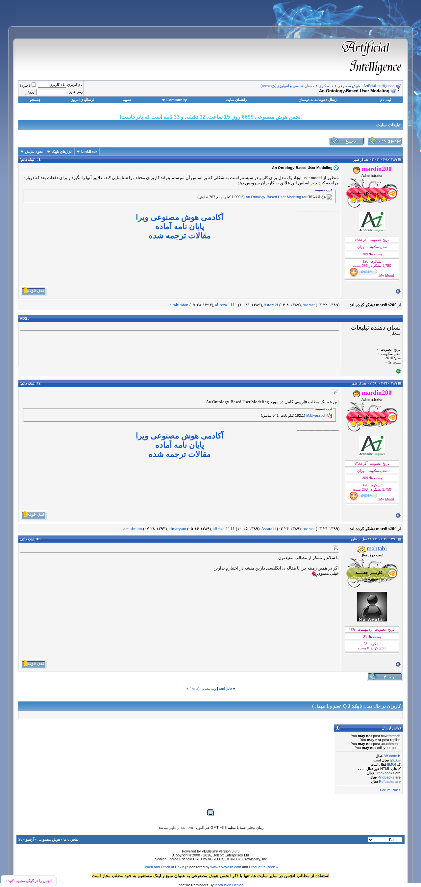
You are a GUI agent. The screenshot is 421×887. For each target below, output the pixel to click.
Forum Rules (390, 790)
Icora (219, 885)
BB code (390, 756)
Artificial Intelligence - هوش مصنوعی (365, 86)
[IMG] (391, 764)
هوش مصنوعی (48, 839)
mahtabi (377, 548)
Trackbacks (384, 773)
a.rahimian (179, 304)
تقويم (127, 100)
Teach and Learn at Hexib (163, 867)
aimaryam (177, 528)
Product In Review (263, 867)
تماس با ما (71, 839)
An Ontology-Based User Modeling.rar (276, 197)
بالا (20, 839)
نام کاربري (75, 84)
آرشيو (30, 839)
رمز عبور (76, 92)
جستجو (35, 100)
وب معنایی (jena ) (202, 688)
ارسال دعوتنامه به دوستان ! (316, 100)
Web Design (233, 885)
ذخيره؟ (24, 85)
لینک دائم (27, 159)
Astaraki (270, 304)
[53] (314, 574)
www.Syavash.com (225, 867)
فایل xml (225, 688)
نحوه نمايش (34, 151)
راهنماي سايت (236, 100)
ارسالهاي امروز (82, 100)
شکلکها (395, 760)
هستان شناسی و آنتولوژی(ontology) (287, 86)
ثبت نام (385, 100)
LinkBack (89, 151)
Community (176, 100)
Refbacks (386, 781)
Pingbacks (386, 777)
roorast (309, 304)
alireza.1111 (226, 304)
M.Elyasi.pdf (316, 415)
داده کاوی (326, 86)
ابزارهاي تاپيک (62, 151)
